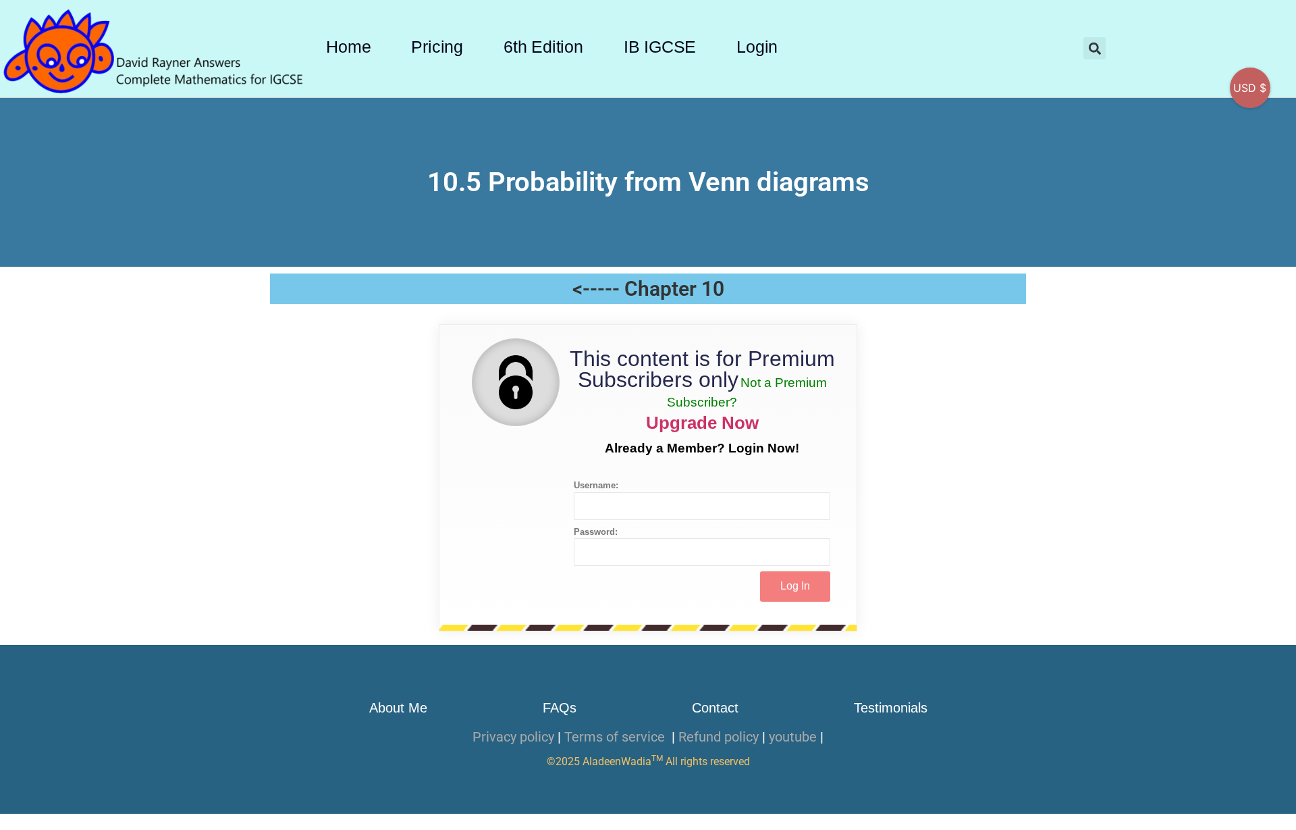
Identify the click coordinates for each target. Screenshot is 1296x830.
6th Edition (543, 46)
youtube (793, 737)
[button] (1094, 48)
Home (348, 46)
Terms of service (616, 737)
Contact (715, 707)
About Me (398, 707)
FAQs (559, 707)
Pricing (437, 46)
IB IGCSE (660, 46)
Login (757, 46)
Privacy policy (513, 737)
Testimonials (890, 707)
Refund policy (718, 737)
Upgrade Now (702, 423)
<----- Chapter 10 (648, 289)
